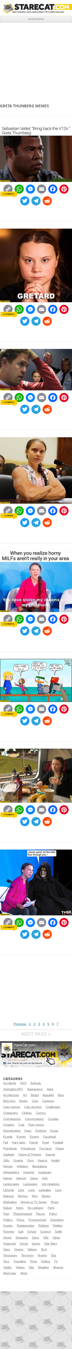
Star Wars (50, 1243)
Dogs (27, 1130)
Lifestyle (8, 1190)
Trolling (45, 1261)
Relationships (25, 1225)
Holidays (22, 1166)
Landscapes (11, 1184)
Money (46, 1196)
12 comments (8, 314)
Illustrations (39, 1166)
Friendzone (28, 1148)
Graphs (18, 1160)
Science (45, 1231)
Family (33, 1142)
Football (58, 1142)
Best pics (9, 1101)
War (31, 1267)
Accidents (9, 1083)
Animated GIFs (13, 1089)
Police (53, 1213)
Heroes (8, 1166)
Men (35, 1196)
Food (45, 1142)
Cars (35, 1101)
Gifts (6, 1160)
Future (60, 1148)
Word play (9, 1273)
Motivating (10, 1202)
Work (23, 1273)
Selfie (58, 1231)
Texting (42, 1255)
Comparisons (12, 1119)
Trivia (33, 1261)
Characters (10, 1113)
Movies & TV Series (34, 1202)
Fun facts (45, 1148)
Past (6, 1213)
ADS (23, 1083)
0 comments (9, 193)
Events (21, 1136)
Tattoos (32, 1249)
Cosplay (53, 1119)
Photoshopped (22, 1213)
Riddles (58, 1225)
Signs (35, 1237)
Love (58, 1190)
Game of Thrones (29, 1154)
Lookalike (45, 1190)
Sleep (56, 1237)
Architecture (11, 1095)
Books (23, 1101)
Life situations (50, 1184)
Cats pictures (33, 1107)
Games (50, 1154)
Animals (35, 1083)
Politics (8, 1219)
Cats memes (11, 1107)
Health (55, 1160)
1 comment (8, 515)
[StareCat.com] (36, 8)
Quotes (8, 1225)
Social (24, 1243)
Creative (8, 1124)
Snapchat (9, 1243)
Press (20, 1219)
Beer (61, 1095)
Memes (23, 1196)
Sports (36, 1243)
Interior (7, 1178)
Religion (43, 1225)
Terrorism (27, 1255)
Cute (21, 1124)
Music (55, 1202)
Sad (20, 1231)
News (20, 1208)
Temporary (10, 1255)
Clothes (27, 1113)
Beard (35, 1095)
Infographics (11, 1172)
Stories (18, 1249)
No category (36, 1208)
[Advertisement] (36, 61)
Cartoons (48, 1101)
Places (40, 1213)
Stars (6, 1249)
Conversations (34, 1119)
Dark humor (36, 1124)
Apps (50, 1089)
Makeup (8, 1196)
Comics (41, 1113)
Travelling (19, 1261)
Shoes (7, 1237)
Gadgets (8, 1154)
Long (31, 1190)
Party (51, 1208)
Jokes (34, 1178)
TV (56, 1261)
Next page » (36, 1033)
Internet (21, 1178)
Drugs (54, 1130)
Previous (20, 1024)
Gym (30, 1160)
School (31, 1231)
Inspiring (28, 1172)
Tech (44, 1249)
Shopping (22, 1237)
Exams (34, 1136)
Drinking (40, 1130)
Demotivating (11, 1130)
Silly (46, 1237)
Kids (45, 1178)
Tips (53, 1255)
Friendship (10, 1148)
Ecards (8, 1136)
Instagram (44, 1172)
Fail (5, 1142)
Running (8, 1231)
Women (58, 1267)
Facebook (49, 1136)
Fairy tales (18, 1142)
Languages (30, 1184)
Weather (43, 1267)
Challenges (53, 1107)
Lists (21, 1190)
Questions (57, 1219)
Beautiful (48, 1095)
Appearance (35, 1089)
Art (25, 1095)
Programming (37, 1219)
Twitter (7, 1267)
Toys (6, 1261)
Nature (7, 1208)
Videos (20, 1267)
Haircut (42, 1160)
